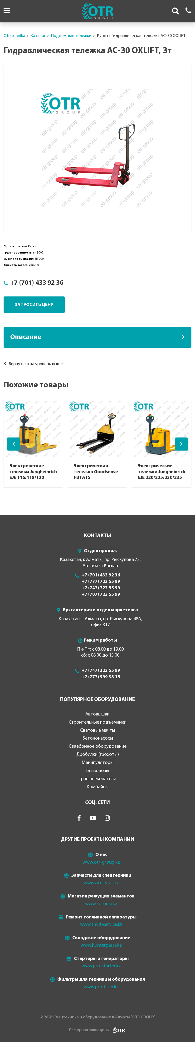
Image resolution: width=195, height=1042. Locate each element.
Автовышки (97, 714)
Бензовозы (97, 770)
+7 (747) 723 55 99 (101, 588)
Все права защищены (89, 1030)
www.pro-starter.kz (101, 966)
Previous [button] (13, 444)
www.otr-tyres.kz (101, 883)
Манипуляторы (97, 762)
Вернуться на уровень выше (35, 364)
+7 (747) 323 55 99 (101, 671)
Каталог (38, 36)
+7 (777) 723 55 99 (101, 582)
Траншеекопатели (97, 779)
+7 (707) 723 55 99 (101, 594)
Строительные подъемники (98, 722)
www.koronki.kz (101, 904)
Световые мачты (97, 730)
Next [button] (181, 444)
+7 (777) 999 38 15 (101, 677)
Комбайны (97, 787)
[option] (97, 148)
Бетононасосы (97, 738)
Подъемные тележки (71, 36)
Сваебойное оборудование (98, 746)
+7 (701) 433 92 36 (36, 283)
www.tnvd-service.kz (101, 924)
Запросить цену (34, 305)
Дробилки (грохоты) (97, 754)
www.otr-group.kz (101, 862)
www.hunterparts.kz (101, 945)
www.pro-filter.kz (101, 987)
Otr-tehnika (14, 36)
